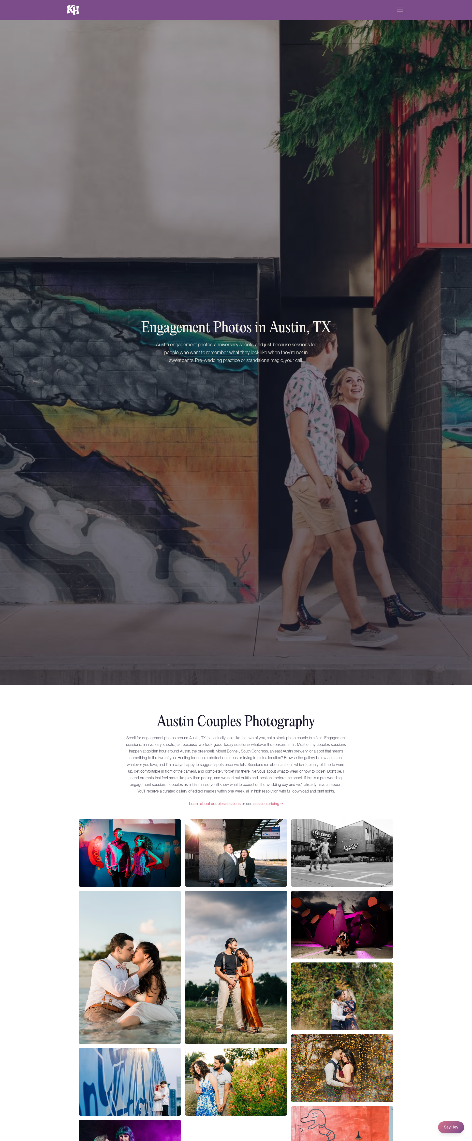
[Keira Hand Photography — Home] (73, 10)
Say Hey (451, 1127)
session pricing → (268, 803)
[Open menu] (400, 10)
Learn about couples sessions (215, 803)
